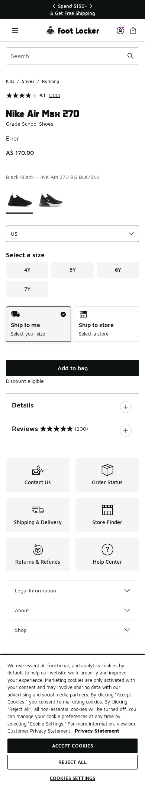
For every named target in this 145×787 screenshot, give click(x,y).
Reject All (72, 762)
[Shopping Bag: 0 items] (133, 30)
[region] (72, 9)
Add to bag (73, 368)
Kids (10, 81)
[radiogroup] (72, 324)
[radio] (38, 324)
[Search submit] (130, 56)
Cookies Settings (72, 778)
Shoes (28, 81)
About (22, 610)
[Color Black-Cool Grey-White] (51, 198)
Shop (21, 630)
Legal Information (35, 590)
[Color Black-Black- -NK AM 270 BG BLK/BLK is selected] (19, 198)
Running (50, 81)
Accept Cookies (72, 746)
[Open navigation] (15, 30)
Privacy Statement (97, 731)
